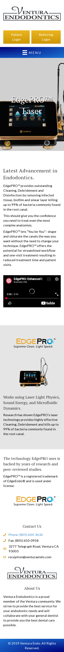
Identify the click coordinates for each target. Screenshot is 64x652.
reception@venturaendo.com (29, 557)
